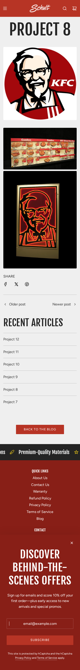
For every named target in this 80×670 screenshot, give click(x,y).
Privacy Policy (23, 657)
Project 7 (10, 402)
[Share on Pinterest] (27, 285)
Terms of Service (47, 657)
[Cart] (74, 8)
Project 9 (10, 377)
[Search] (65, 8)
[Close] (72, 543)
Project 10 (11, 364)
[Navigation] (5, 8)
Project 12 (11, 339)
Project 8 (10, 389)
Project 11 (11, 352)
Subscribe (40, 640)
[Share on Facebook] (5, 285)
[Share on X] (16, 285)
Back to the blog (40, 429)
